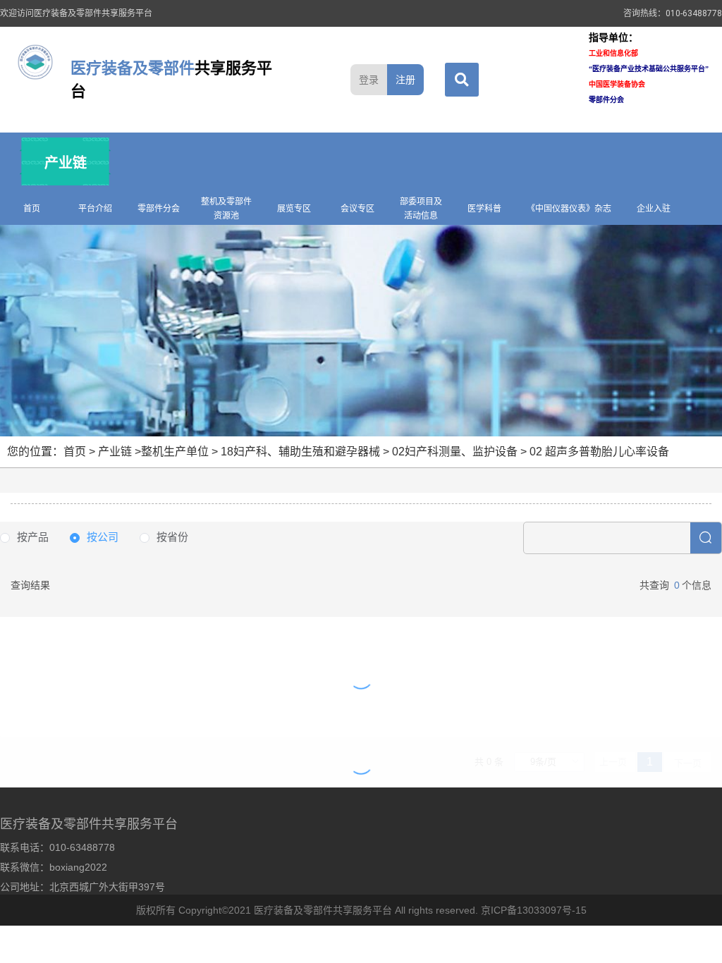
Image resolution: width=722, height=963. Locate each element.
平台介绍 (95, 209)
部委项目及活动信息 (421, 209)
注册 (405, 79)
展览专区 (294, 209)
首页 (31, 209)
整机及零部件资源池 (226, 209)
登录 (369, 79)
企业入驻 (654, 209)
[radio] (24, 538)
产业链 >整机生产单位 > (159, 452)
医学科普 (484, 209)
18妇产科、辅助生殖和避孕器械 (300, 452)
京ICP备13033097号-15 (534, 910)
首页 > (80, 452)
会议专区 (357, 209)
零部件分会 (158, 209)
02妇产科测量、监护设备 (455, 452)
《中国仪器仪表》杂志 (569, 209)
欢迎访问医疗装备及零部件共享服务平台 (76, 13)
